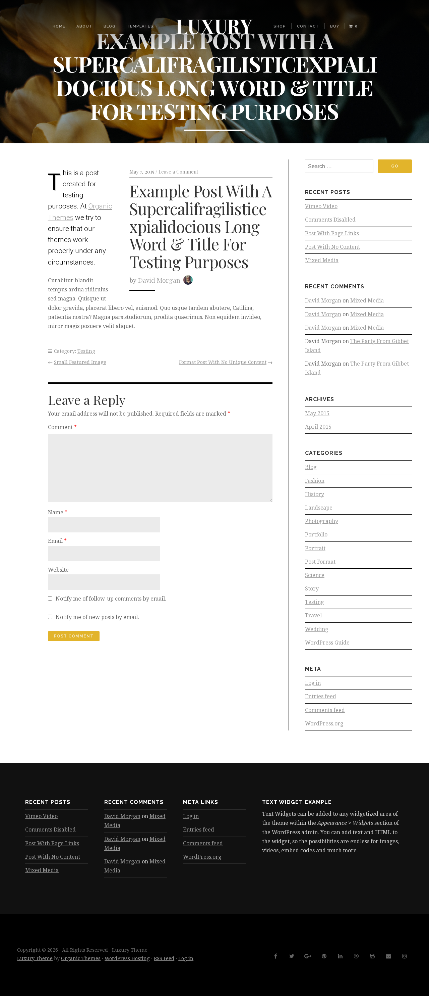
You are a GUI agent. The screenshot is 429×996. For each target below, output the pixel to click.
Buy (334, 26)
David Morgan (159, 280)
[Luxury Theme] (214, 26)
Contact (308, 26)
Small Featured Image (80, 362)
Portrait (315, 548)
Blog (110, 26)
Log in (313, 683)
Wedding (316, 629)
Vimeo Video (321, 206)
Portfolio (316, 534)
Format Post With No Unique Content (222, 362)
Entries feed (320, 696)
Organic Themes (81, 958)
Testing (86, 351)
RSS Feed (164, 958)
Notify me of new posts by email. (97, 617)
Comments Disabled (330, 220)
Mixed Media (322, 260)
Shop (279, 26)
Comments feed (325, 710)
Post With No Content (332, 247)
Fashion (314, 481)
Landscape (318, 508)
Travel (313, 615)
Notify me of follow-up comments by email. (111, 599)
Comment (62, 427)
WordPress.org (324, 723)
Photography (321, 521)
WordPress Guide (327, 642)
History (314, 494)
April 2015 (318, 427)
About (84, 26)
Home (59, 26)
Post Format (320, 562)
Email (57, 541)
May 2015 (317, 413)
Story (312, 588)
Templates (140, 26)
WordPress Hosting (127, 958)
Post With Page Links (332, 233)
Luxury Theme (35, 958)
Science (314, 575)
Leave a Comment (178, 171)
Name (57, 512)
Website (58, 570)
